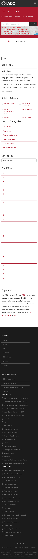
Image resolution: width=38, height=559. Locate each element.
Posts (8, 41)
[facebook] (15, 543)
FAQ (4, 349)
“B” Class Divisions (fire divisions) (14, 409)
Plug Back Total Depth (11, 429)
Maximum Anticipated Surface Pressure (16, 460)
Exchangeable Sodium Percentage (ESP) (16, 405)
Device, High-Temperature (12, 529)
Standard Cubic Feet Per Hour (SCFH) (15, 402)
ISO (2, 316)
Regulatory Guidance (10, 135)
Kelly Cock (7, 457)
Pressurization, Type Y (11, 491)
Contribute (6, 353)
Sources (5, 361)
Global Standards (9, 139)
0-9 (4, 173)
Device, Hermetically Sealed (9, 112)
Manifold (6, 419)
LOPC (6, 422)
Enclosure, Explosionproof (12, 522)
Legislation (7, 127)
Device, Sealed (9, 104)
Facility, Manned (9, 512)
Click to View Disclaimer (24, 556)
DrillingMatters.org (9, 379)
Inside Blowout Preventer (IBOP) (14, 412)
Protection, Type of (10, 481)
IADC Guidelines (8, 144)
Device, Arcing (27, 110)
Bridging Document (10, 446)
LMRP (6, 443)
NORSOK (8, 316)
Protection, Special (10, 484)
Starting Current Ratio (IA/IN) (13, 450)
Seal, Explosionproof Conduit (13, 474)
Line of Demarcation (10, 505)
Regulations (8, 91)
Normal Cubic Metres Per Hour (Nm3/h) (16, 398)
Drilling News (7, 357)
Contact (5, 365)
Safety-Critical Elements (11, 436)
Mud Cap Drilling (9, 453)
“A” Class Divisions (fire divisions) (14, 415)
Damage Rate (26, 118)
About (5, 340)
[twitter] (21, 543)
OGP (33, 313)
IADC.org (5, 392)
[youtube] (24, 543)
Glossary (5, 344)
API (29, 313)
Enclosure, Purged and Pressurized (15, 515)
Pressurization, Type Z (11, 488)
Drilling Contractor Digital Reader (13, 388)
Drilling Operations (9, 439)
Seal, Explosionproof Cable (12, 477)
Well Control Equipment (11, 433)
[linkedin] (18, 543)
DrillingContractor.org (9, 383)
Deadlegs (7, 118)
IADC (23, 295)
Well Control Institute (10, 148)
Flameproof (7, 508)
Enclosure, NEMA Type (11, 519)
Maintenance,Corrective (11, 501)
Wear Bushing (8, 426)
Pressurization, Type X (11, 495)
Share (4, 58)
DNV (15, 316)
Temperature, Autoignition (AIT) (14, 463)
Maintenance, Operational (12, 498)
